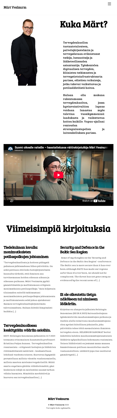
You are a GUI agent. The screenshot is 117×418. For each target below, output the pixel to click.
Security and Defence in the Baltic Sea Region (82, 250)
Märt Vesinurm (57, 404)
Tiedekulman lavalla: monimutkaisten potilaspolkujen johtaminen (26, 252)
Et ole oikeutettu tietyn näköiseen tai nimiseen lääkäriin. (79, 299)
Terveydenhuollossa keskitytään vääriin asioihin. (27, 328)
